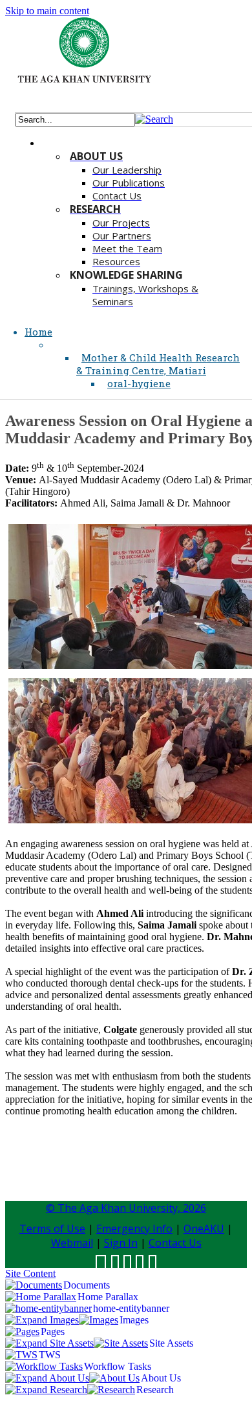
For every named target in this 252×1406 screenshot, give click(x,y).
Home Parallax (108, 1296)
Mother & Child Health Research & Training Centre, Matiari (158, 364)
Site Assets (171, 1343)
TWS (50, 1354)
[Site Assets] (121, 1343)
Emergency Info (134, 1228)
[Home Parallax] (40, 1296)
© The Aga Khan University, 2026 (126, 1208)
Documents (86, 1285)
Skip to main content (47, 10)
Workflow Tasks (117, 1366)
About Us (161, 1377)
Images (134, 1319)
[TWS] (21, 1354)
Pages (53, 1331)
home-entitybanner (131, 1308)
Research (155, 1389)
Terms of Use (52, 1228)
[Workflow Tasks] (44, 1366)
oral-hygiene (139, 383)
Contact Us (175, 1243)
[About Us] (114, 1377)
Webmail (72, 1243)
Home (38, 331)
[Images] (98, 1319)
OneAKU (204, 1228)
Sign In (121, 1243)
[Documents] (33, 1285)
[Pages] (22, 1331)
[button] (154, 119)
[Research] (111, 1389)
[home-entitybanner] (48, 1308)
